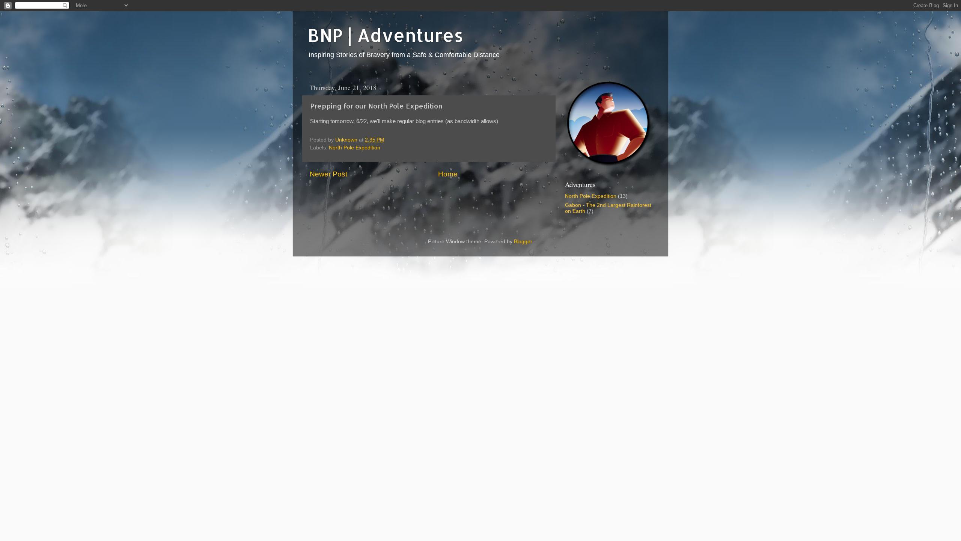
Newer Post (328, 174)
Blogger (523, 241)
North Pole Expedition (354, 148)
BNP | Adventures (385, 35)
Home (448, 174)
